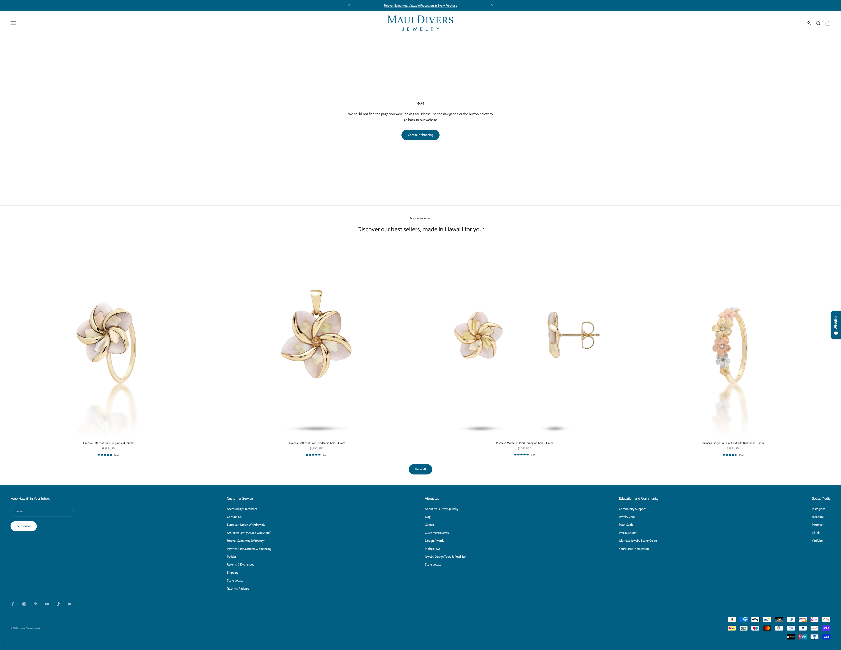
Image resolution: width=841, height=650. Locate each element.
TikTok (816, 533)
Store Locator (235, 580)
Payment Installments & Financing (249, 549)
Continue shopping (420, 135)
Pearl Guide (626, 525)
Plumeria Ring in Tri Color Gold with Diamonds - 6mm (733, 442)
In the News (432, 549)
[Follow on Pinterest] (35, 604)
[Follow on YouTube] (47, 604)
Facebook (818, 517)
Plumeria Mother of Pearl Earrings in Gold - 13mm (524, 442)
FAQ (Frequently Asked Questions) (249, 533)
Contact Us (234, 517)
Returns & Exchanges (240, 564)
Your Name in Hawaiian (634, 549)
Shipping (233, 572)
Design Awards (434, 541)
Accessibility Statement (242, 509)
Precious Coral (628, 533)
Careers (430, 525)
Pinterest (817, 525)
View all (420, 469)
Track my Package (238, 588)
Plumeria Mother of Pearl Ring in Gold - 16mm (108, 442)
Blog (428, 517)
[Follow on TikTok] (58, 604)
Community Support (632, 509)
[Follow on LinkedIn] (69, 604)
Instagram (818, 509)
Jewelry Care (627, 517)
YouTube (817, 541)
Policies (232, 557)
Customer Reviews (437, 533)
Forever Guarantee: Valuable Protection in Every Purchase (420, 5)
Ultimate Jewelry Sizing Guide (638, 541)
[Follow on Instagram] (24, 604)
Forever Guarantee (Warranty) (246, 541)
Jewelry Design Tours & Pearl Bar (445, 557)
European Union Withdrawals (246, 525)
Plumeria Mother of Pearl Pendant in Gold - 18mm (316, 442)
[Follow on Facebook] (13, 604)
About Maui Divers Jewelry (441, 509)
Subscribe (23, 526)
